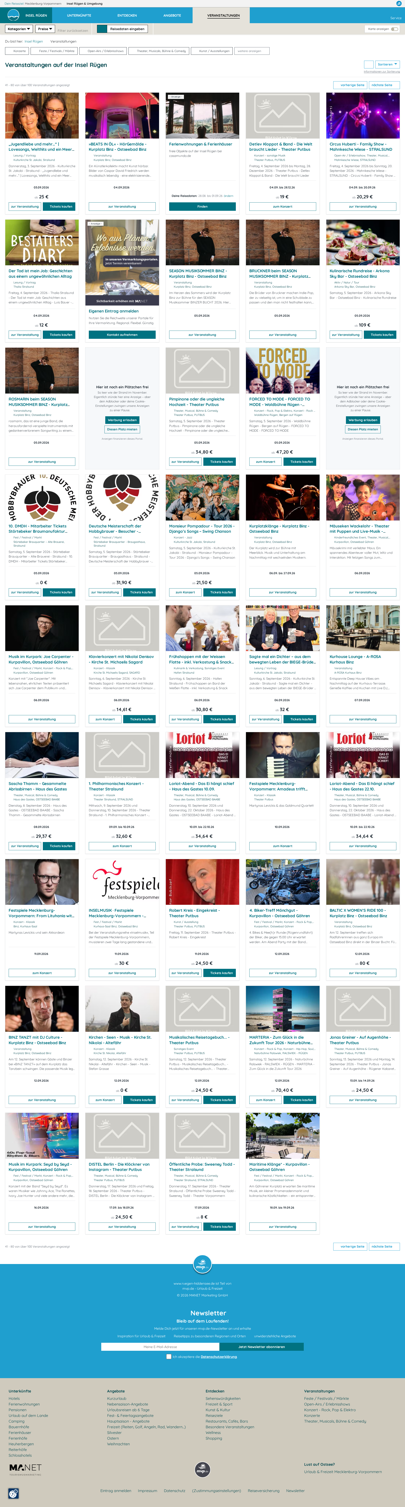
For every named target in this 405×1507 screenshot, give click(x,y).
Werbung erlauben (122, 420)
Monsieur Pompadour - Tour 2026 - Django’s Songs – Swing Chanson (202, 528)
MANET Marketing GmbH (208, 1295)
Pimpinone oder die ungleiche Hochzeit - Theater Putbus (196, 401)
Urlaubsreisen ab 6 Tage (128, 1409)
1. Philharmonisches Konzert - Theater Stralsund (116, 786)
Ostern (113, 1438)
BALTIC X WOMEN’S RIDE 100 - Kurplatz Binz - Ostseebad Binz (358, 913)
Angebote (116, 1391)
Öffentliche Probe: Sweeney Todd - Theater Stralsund (202, 1167)
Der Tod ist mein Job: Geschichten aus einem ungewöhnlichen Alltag (40, 273)
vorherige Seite (352, 85)
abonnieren (261, 1347)
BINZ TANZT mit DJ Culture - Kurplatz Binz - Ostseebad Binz (37, 1040)
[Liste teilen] (369, 64)
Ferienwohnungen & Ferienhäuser (200, 144)
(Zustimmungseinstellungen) (216, 1490)
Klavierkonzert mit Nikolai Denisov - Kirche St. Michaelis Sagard (121, 659)
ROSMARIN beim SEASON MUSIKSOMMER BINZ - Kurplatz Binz (38, 404)
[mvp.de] (399, 3)
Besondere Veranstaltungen (230, 1426)
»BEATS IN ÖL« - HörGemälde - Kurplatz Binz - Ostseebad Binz (117, 146)
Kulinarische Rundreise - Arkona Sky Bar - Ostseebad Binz (360, 273)
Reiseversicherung (263, 1490)
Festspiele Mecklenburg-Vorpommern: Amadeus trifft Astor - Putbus (277, 789)
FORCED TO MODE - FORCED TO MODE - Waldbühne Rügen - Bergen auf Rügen (279, 404)
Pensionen (17, 1409)
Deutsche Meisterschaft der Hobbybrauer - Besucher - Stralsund (115, 531)
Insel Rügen (85, 3)
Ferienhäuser (20, 1432)
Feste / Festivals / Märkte (56, 51)
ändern (228, 196)
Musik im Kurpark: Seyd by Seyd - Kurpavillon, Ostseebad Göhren (40, 1167)
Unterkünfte (20, 1391)
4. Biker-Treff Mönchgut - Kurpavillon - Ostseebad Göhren (279, 913)
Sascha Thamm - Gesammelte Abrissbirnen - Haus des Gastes (38, 786)
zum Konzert (282, 206)
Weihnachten (118, 1444)
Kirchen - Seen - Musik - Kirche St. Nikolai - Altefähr (120, 1040)
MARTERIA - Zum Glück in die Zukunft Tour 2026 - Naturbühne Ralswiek (279, 1042)
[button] (39, 13)
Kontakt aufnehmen (122, 335)
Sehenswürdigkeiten (223, 1398)
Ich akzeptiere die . (205, 1357)
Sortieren (385, 64)
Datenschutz (174, 1490)
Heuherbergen (21, 1444)
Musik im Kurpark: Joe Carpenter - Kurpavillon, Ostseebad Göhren (41, 659)
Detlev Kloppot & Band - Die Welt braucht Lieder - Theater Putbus (280, 146)
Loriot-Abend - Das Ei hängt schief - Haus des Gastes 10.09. (201, 786)
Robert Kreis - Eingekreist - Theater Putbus (194, 913)
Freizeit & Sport (219, 1404)
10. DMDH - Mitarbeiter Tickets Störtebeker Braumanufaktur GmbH (37, 531)
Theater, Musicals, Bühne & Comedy (161, 51)
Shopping (214, 1438)
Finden (202, 206)
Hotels (14, 1398)
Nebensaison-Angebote (127, 1404)
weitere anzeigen (249, 51)
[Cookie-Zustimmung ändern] (13, 1493)
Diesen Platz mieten (122, 429)
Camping (16, 1421)
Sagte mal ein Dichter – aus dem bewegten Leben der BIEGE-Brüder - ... (282, 662)
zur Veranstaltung (25, 206)
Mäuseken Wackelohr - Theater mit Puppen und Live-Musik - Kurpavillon (359, 531)
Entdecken (215, 1391)
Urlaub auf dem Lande (28, 1415)
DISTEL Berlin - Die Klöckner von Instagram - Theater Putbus (119, 1167)
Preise (43, 29)
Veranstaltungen (319, 1391)
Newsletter (295, 1490)
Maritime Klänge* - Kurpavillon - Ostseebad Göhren (279, 1167)
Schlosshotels (20, 1455)
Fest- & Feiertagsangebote (130, 1415)
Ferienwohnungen (24, 1404)
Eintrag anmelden (115, 1490)
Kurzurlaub (116, 1398)
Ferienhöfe (18, 1438)
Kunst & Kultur (218, 1409)
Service (396, 18)
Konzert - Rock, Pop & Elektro (330, 1409)
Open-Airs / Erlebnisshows (106, 51)
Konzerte (20, 51)
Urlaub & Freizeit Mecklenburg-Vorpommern (343, 1471)
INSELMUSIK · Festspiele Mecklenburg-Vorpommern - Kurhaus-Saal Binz (116, 916)
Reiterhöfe (18, 1449)
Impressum (147, 1490)
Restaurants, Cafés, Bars (227, 1421)
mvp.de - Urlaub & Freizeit (202, 1288)
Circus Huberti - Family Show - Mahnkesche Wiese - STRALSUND (361, 146)
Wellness (213, 1432)
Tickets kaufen (61, 206)
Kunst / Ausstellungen (214, 51)
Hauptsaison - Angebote (128, 1421)
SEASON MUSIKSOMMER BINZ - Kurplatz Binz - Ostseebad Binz (198, 273)
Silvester (114, 1432)
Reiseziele (214, 1415)
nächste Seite (382, 85)
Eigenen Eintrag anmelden (114, 311)
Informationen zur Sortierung (382, 71)
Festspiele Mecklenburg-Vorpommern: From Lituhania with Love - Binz (41, 916)
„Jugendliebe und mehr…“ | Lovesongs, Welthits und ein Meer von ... (40, 149)
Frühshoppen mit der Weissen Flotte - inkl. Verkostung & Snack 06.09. (200, 662)
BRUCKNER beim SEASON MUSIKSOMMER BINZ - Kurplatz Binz (278, 276)
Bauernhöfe (19, 1426)
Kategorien (17, 29)
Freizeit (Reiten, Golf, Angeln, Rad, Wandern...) (146, 1426)
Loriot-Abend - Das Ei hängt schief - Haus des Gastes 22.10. (362, 786)
